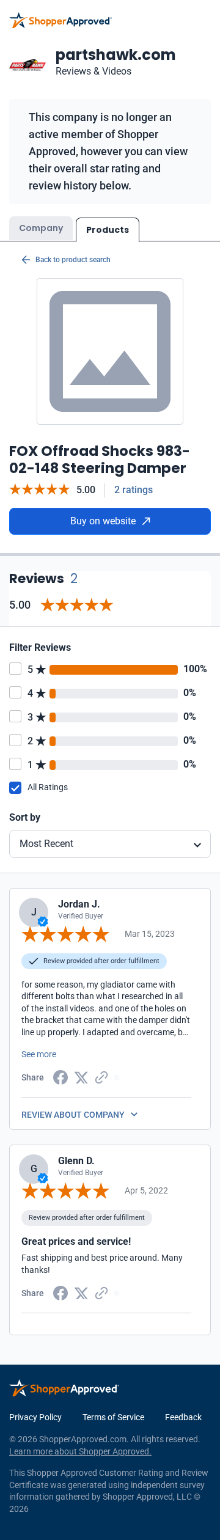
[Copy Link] (101, 1077)
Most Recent (46, 843)
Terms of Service (113, 1417)
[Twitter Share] (81, 1077)
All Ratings (48, 787)
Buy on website (103, 521)
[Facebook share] (60, 1077)
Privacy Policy (35, 1417)
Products (107, 230)
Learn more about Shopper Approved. (80, 1451)
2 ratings (133, 490)
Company (41, 228)
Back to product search (73, 259)
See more (38, 1054)
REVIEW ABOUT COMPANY (73, 1115)
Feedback (183, 1417)
